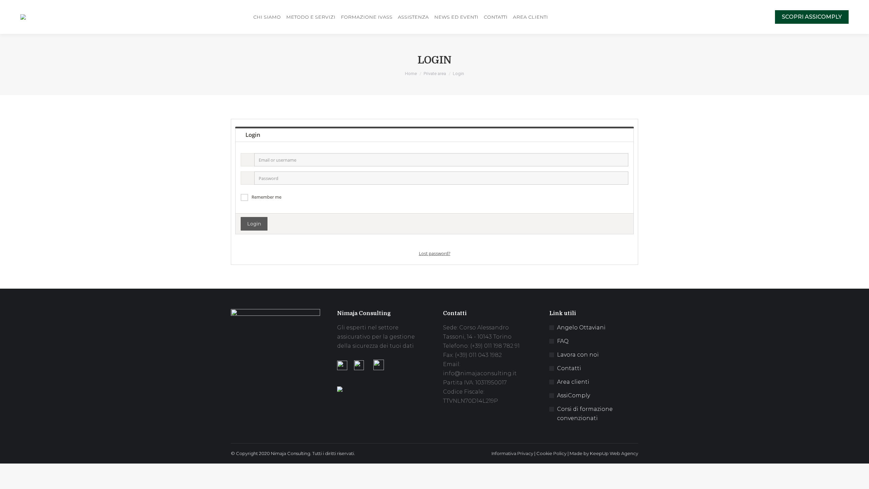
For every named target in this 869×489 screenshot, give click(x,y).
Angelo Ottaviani (581, 327)
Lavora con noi (578, 354)
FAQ (563, 341)
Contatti (569, 368)
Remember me (266, 197)
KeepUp (599, 453)
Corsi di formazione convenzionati (585, 413)
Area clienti (573, 382)
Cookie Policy (551, 453)
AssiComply (573, 395)
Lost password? (434, 253)
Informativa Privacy (512, 453)
